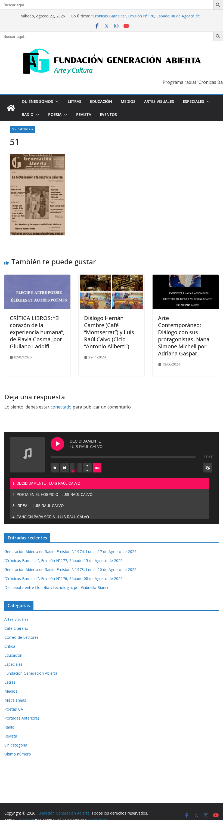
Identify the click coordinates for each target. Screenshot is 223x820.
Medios (128, 101)
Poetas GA (13, 709)
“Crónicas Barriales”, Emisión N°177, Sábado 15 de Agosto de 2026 (63, 560)
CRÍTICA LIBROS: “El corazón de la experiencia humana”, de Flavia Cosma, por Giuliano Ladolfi (37, 332)
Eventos (108, 114)
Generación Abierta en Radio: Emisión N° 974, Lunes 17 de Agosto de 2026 (70, 551)
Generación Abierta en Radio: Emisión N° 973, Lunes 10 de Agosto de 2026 (70, 569)
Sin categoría (22, 129)
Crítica (9, 646)
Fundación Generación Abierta (30, 673)
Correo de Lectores (21, 637)
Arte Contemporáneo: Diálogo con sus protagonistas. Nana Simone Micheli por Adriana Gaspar (183, 335)
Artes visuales (159, 101)
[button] (56, 101)
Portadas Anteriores (22, 718)
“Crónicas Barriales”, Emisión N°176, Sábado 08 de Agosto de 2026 (63, 578)
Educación (101, 101)
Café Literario (16, 628)
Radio (27, 114)
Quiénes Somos (37, 101)
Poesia (54, 114)
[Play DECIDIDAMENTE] (57, 444)
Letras (74, 101)
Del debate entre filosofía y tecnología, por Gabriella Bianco (57, 587)
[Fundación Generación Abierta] (10, 108)
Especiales (193, 101)
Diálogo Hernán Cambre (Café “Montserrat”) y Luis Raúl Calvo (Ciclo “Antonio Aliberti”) (109, 332)
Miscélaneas (15, 700)
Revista (83, 114)
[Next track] (64, 467)
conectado (61, 407)
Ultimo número (17, 754)
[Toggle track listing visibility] (207, 467)
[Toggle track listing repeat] (97, 467)
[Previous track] (55, 467)
